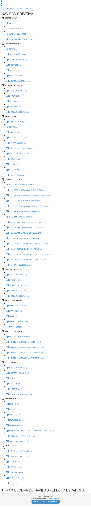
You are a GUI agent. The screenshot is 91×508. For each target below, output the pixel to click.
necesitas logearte (53, 499)
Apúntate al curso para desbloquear (45, 502)
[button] (1, 2)
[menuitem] (1, 5)
